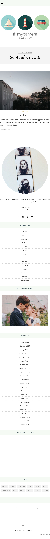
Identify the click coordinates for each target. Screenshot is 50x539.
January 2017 (24, 365)
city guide (21, 486)
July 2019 (24, 350)
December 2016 (24, 368)
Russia (25, 269)
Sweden (24, 277)
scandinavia (6, 490)
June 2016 (24, 387)
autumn (12, 486)
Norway (24, 258)
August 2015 (24, 425)
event (30, 486)
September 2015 (25, 421)
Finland (24, 243)
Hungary (25, 250)
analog (4, 486)
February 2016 (25, 402)
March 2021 (25, 342)
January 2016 (24, 406)
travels (37, 490)
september (25, 115)
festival (37, 486)
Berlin (25, 232)
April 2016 (24, 395)
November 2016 (24, 372)
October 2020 (25, 346)
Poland (25, 111)
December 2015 (24, 410)
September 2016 (25, 380)
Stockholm (24, 273)
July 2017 (24, 361)
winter (45, 490)
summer (29, 490)
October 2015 (25, 417)
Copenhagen (24, 239)
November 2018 (24, 353)
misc (24, 254)
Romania (25, 265)
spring (15, 490)
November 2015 (24, 413)
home (25, 247)
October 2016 (25, 376)
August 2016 (24, 383)
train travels (25, 280)
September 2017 (25, 357)
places (45, 486)
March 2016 (25, 398)
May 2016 (24, 391)
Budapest (25, 235)
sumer (22, 490)
